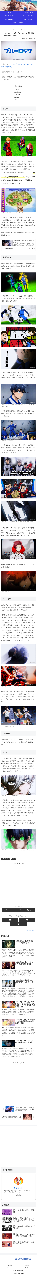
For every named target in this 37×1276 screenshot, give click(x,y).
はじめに (17, 89)
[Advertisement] (18, 884)
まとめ (17, 99)
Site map (27, 1265)
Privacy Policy (10, 1267)
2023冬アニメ (6, 859)
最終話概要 (18, 92)
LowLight (17, 97)
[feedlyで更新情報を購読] (27, 920)
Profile (27, 1267)
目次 (16, 86)
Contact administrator (18, 1270)
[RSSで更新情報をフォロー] (18, 924)
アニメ (14, 859)
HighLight (17, 94)
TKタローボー (18, 1188)
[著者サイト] (10, 920)
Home (10, 1265)
